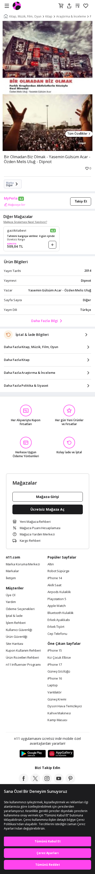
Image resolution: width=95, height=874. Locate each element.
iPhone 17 (55, 665)
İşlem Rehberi (16, 623)
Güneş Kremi (57, 699)
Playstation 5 (57, 599)
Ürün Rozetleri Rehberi (22, 658)
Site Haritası (14, 644)
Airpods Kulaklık (59, 592)
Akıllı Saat (54, 585)
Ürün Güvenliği (17, 637)
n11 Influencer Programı (23, 665)
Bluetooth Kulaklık (61, 613)
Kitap (48, 16)
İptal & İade (14, 616)
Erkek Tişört (56, 627)
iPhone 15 (55, 651)
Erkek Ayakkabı (59, 620)
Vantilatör (55, 692)
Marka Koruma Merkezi (23, 564)
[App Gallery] (61, 754)
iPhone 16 (55, 679)
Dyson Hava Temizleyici (65, 706)
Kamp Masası (57, 720)
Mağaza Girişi (47, 496)
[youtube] (59, 782)
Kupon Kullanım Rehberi (23, 651)
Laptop (52, 685)
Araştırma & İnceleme (71, 16)
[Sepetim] (61, 6)
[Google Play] (32, 754)
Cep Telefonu (57, 634)
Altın (51, 564)
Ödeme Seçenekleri (20, 609)
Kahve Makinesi (59, 713)
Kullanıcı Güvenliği (19, 630)
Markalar (12, 571)
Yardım (11, 602)
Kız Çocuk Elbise (59, 658)
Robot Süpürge (58, 571)
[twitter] (35, 782)
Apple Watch (57, 606)
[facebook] (23, 782)
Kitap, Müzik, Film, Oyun (25, 16)
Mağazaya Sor (16, 204)
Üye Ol (10, 595)
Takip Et (81, 201)
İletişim (11, 578)
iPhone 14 (55, 578)
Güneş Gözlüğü (59, 671)
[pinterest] (70, 782)
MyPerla (11, 198)
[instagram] (47, 782)
